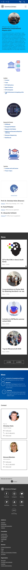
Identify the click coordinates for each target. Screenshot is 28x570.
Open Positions (9, 87)
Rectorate (3, 560)
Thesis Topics (8, 170)
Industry (3, 528)
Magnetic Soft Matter (10, 129)
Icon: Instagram (14, 494)
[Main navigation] (25, 6)
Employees (3, 524)
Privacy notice (4, 536)
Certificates (3, 539)
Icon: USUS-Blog (14, 510)
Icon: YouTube (14, 502)
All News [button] (9, 362)
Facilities (3, 564)
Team (6, 82)
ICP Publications (9, 85)
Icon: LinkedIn (22, 502)
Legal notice (4, 534)
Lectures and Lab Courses (11, 168)
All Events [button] (18, 362)
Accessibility (4, 537)
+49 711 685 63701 (10, 433)
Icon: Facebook (6, 494)
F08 (6, 1)
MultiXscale (8, 137)
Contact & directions (6, 547)
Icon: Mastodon (7, 502)
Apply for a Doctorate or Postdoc (9, 552)
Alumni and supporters (6, 526)
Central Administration (6, 565)
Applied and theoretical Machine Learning (13, 132)
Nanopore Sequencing (11, 135)
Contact (7, 80)
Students (3, 522)
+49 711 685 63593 (10, 464)
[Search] (24, 1)
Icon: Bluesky (22, 494)
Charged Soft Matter (10, 126)
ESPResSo (7, 124)
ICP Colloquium (9, 89)
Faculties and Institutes (6, 562)
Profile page (8, 430)
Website (3, 203)
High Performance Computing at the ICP (14, 92)
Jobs (2, 550)
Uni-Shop (3, 554)
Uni (1, 1)
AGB (2, 541)
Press (2, 549)
